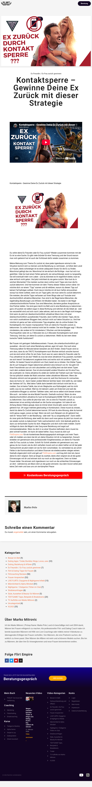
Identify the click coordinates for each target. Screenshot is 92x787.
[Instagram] (21, 661)
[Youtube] (16, 661)
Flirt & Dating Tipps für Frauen (20, 571)
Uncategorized (14, 603)
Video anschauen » (29, 737)
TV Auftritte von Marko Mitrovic (21, 600)
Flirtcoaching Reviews (17, 574)
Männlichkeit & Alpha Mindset (20, 584)
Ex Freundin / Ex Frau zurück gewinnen (46, 74)
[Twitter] (11, 661)
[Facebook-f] (7, 661)
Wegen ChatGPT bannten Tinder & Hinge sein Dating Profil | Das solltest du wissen (30, 718)
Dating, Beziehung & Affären (20, 564)
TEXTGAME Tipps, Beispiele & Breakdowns (26, 597)
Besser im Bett (14, 558)
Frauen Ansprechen (16, 577)
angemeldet (18, 532)
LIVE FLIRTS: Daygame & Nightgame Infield (26, 581)
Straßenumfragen (15, 590)
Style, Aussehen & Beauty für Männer (23, 594)
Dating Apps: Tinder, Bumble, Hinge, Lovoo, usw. (28, 561)
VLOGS (11, 606)
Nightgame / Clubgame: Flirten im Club (24, 587)
